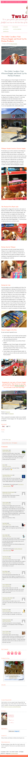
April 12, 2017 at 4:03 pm (6, 476)
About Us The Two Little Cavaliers (13, 2)
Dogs (10, 439)
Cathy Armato (5, 502)
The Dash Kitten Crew (7, 475)
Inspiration (4, 31)
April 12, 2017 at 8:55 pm (6, 586)
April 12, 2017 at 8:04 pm (6, 558)
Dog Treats (4, 29)
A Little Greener (16, 29)
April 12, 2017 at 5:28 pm (6, 524)
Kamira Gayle (5, 609)
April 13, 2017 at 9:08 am (6, 611)
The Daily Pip (5, 556)
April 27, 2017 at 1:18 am (6, 633)
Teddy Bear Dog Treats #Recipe (13, 676)
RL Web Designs (14, 753)
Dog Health (14, 27)
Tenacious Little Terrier (7, 597)
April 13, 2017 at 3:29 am (6, 599)
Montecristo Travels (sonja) (8, 492)
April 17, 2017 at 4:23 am (6, 621)
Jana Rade (4, 523)
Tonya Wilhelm (5, 584)
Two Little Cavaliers (14, 9)
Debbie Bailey (5, 450)
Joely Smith (4, 535)
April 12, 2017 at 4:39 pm (6, 503)
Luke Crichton (5, 631)
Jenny (3, 464)
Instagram (8, 412)
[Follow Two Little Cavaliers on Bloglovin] (14, 731)
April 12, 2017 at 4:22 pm (6, 493)
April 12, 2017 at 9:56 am (6, 451)
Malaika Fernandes (6, 619)
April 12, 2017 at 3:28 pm (6, 466)
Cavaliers (4, 27)
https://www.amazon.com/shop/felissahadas (12, 706)
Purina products (19, 386)
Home (2, 1)
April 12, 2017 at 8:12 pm (6, 572)
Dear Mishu (5, 571)
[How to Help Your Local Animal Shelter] (7, 719)
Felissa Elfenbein (13, 43)
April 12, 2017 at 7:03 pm (6, 536)
